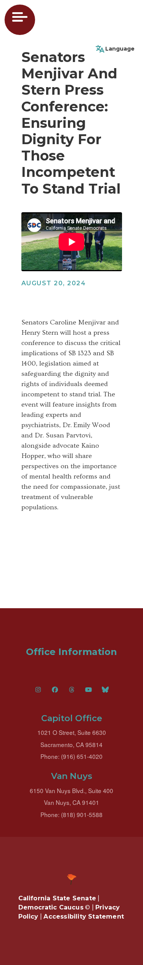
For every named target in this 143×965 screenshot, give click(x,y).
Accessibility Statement (83, 916)
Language (120, 48)
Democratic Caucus (51, 907)
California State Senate (57, 898)
